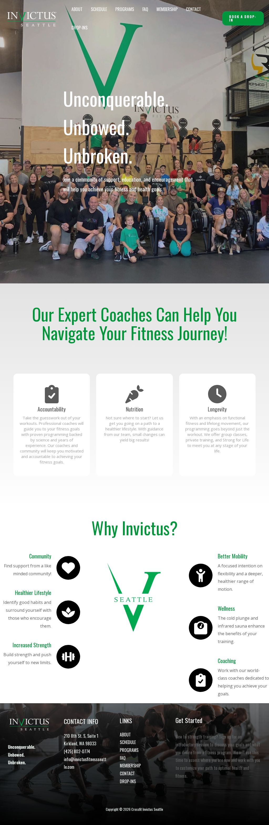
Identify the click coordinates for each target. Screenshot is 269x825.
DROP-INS (79, 27)
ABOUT (76, 9)
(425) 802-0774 (77, 751)
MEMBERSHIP (167, 9)
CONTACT (193, 9)
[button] (243, 18)
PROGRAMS (124, 9)
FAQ (145, 9)
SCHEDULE (99, 9)
